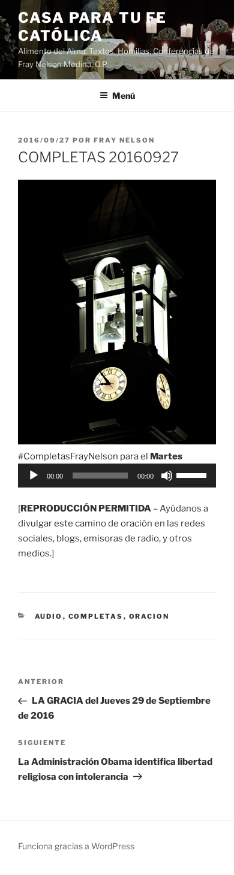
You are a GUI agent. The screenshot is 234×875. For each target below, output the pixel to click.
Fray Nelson (124, 140)
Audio (49, 616)
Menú (123, 95)
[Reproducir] (34, 476)
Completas (96, 616)
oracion (149, 616)
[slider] (193, 474)
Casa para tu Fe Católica (92, 26)
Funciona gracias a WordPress (76, 846)
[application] (117, 476)
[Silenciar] (167, 476)
